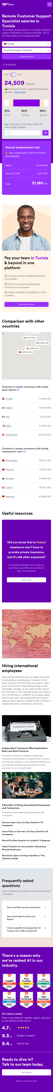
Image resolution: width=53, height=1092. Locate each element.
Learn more (19, 92)
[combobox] (4, 44)
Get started (26, 1072)
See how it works (26, 304)
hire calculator (12, 156)
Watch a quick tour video (26, 1081)
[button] (26, 353)
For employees (9, 64)
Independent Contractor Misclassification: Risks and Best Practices (25, 750)
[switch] (13, 74)
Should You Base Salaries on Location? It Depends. (26, 840)
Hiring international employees (20, 668)
